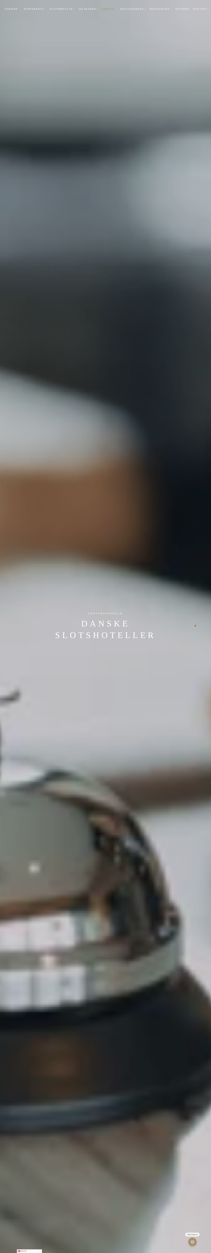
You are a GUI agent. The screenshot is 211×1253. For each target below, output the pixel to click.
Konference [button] (34, 9)
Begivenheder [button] (132, 9)
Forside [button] (11, 9)
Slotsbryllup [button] (61, 9)
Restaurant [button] (159, 9)
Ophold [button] (108, 9)
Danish (23, 1251)
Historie (182, 9)
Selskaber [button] (87, 9)
